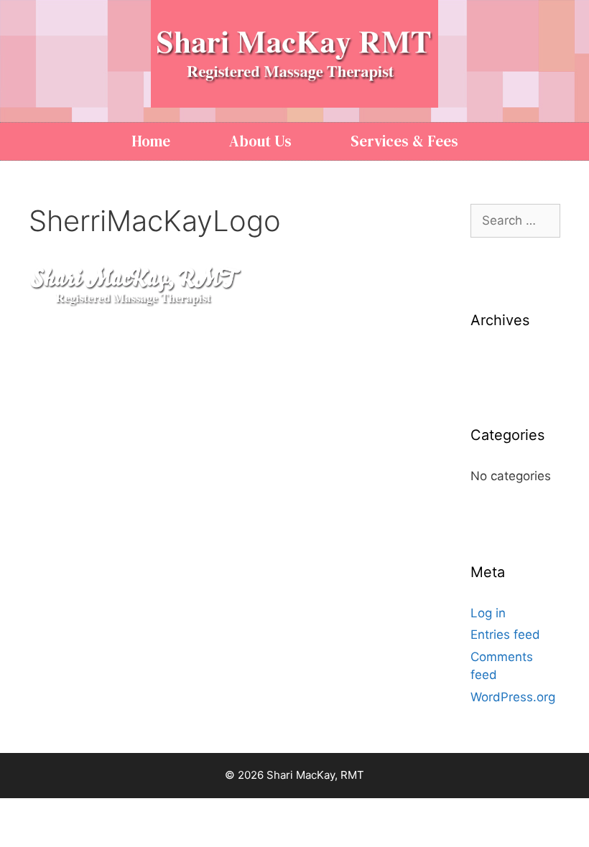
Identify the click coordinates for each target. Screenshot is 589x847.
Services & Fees (404, 141)
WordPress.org (512, 697)
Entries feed (505, 634)
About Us (260, 141)
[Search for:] (515, 220)
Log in (488, 613)
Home (150, 141)
